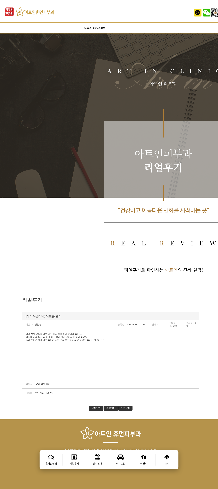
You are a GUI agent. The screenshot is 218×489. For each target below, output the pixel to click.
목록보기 (125, 408)
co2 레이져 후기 (42, 384)
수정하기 (110, 408)
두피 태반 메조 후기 (44, 392)
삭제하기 (95, 408)
